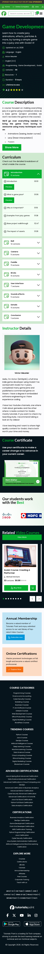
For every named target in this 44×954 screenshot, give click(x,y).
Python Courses (22, 735)
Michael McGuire (13, 577)
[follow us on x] (14, 916)
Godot (39, 65)
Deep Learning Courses (22, 746)
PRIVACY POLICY (33, 895)
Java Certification (22, 835)
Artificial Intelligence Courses (22, 743)
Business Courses (22, 705)
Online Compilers (21, 7)
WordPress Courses (22, 723)
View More (22, 537)
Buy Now (17, 588)
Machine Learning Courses (22, 749)
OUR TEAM (19, 891)
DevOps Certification (22, 820)
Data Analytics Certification (22, 805)
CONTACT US (9, 895)
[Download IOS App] (32, 923)
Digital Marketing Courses (22, 720)
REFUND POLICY (12, 898)
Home (6, 7)
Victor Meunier (11, 56)
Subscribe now (17, 637)
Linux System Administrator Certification (22, 841)
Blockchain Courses (21, 764)
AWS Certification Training (22, 829)
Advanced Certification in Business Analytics (22, 788)
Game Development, (27, 65)
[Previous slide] (32, 599)
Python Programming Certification (22, 832)
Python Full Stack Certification (22, 802)
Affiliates (22, 874)
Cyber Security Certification (22, 838)
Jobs (36, 7)
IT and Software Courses (22, 708)
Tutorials (22, 868)
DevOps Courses (22, 741)
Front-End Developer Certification (22, 826)
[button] (3, 598)
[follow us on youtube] (22, 916)
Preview (9, 187)
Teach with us (22, 882)
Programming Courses (22, 693)
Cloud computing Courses (22, 755)
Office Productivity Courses (22, 717)
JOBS (34, 891)
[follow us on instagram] (36, 916)
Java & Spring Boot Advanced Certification (22, 776)
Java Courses (22, 738)
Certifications (22, 862)
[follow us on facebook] (7, 916)
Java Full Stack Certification (21, 800)
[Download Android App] (11, 923)
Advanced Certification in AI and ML (22, 797)
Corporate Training (22, 880)
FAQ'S (35, 898)
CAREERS (28, 891)
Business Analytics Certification (22, 817)
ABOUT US (10, 891)
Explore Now (16, 669)
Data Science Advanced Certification (22, 779)
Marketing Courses (22, 702)
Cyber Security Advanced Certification (22, 794)
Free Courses (22, 876)
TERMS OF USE (20, 895)
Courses (22, 859)
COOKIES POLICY (25, 898)
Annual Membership (22, 871)
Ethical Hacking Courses (22, 758)
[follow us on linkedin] (29, 916)
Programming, (11, 65)
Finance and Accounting (22, 696)
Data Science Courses (22, 752)
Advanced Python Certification (22, 791)
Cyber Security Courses (22, 699)
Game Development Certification (22, 823)
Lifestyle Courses (22, 711)
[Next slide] (39, 599)
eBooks (22, 865)
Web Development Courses (22, 714)
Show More (12, 147)
